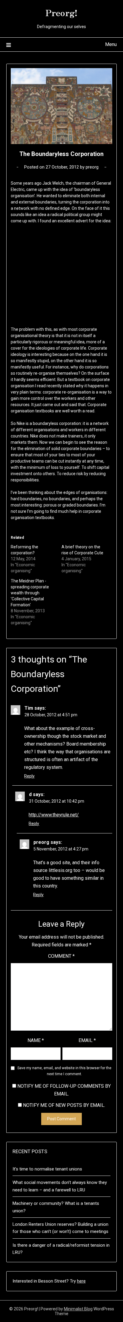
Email (87, 1040)
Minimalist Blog (78, 1308)
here (81, 1281)
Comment (61, 956)
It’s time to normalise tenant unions (47, 1169)
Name (35, 1040)
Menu (111, 44)
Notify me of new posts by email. (64, 1105)
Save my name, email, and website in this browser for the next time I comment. (64, 1071)
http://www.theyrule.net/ (54, 815)
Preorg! (61, 12)
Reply (29, 776)
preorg (92, 167)
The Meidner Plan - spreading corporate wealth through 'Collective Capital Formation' (30, 593)
